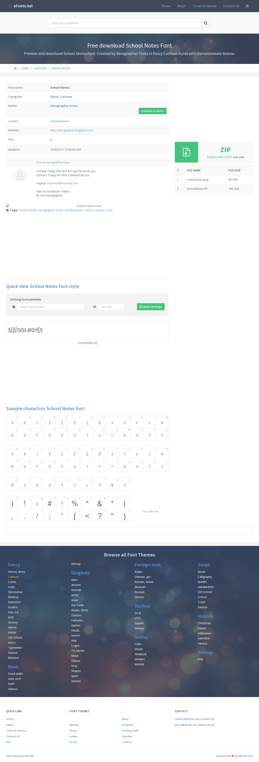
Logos (75, 645)
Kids (74, 640)
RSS (8, 742)
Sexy (74, 666)
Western (13, 658)
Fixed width (15, 674)
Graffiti (202, 582)
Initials (12, 632)
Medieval (140, 654)
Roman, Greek (144, 582)
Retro (11, 642)
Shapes (76, 671)
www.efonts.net (15, 756)
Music (75, 656)
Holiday (206, 616)
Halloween (204, 633)
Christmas (204, 623)
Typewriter (15, 648)
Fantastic (77, 620)
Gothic (141, 637)
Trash (201, 602)
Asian (74, 600)
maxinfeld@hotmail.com (63, 183)
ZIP (225, 149)
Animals (76, 590)
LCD (137, 618)
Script (204, 564)
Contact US (231, 6)
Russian (140, 592)
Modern (140, 659)
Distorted (14, 602)
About (181, 6)
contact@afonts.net (187, 719)
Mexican (140, 587)
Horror (12, 627)
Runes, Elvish (79, 610)
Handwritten (206, 587)
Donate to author (153, 111)
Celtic (138, 644)
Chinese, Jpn (143, 577)
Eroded (12, 607)
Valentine (204, 638)
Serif (11, 684)
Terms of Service (204, 6)
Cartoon (99, 210)
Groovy (13, 622)
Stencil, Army (16, 572)
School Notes (28, 210)
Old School (15, 637)
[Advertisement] (87, 247)
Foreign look (148, 564)
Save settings (152, 307)
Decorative (15, 592)
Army (74, 595)
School (202, 597)
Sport (74, 676)
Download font (225, 157)
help (200, 659)
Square (139, 623)
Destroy (13, 597)
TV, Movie (77, 651)
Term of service (16, 730)
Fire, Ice (13, 612)
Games (76, 625)
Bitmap (76, 564)
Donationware (59, 121)
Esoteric (76, 615)
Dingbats (80, 573)
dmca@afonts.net (186, 725)
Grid (10, 617)
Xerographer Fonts (58, 162)
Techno (142, 606)
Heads (75, 630)
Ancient (76, 585)
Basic (13, 666)
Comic (12, 582)
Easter (202, 628)
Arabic (139, 572)
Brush (201, 572)
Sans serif (14, 679)
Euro (110, 210)
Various (13, 653)
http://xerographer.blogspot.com (71, 130)
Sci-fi (138, 613)
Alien (74, 580)
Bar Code (77, 605)
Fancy (89, 210)
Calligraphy (205, 577)
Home (166, 6)
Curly (11, 587)
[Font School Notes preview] (87, 469)
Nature (75, 661)
